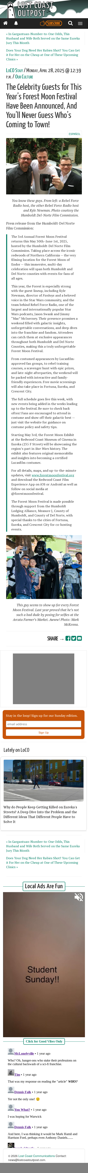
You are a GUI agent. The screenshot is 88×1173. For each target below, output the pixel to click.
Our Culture (24, 77)
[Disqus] (44, 1097)
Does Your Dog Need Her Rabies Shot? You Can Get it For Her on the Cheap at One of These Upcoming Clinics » (43, 54)
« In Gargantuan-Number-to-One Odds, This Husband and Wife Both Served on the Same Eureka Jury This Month (43, 38)
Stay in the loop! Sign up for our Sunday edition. (42, 715)
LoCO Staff (14, 70)
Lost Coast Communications (36, 1156)
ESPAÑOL (74, 134)
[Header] (44, 9)
